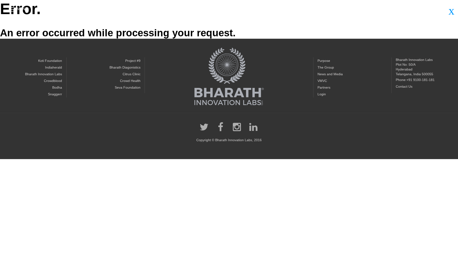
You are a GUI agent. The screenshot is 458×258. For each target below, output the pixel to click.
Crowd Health (130, 81)
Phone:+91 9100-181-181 (415, 80)
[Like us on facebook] (215, 10)
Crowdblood (53, 81)
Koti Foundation (50, 61)
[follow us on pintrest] (236, 127)
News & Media (419, 8)
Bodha (57, 87)
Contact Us (404, 86)
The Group (325, 67)
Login (321, 94)
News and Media (330, 74)
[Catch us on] (224, 10)
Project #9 (133, 61)
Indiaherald (53, 67)
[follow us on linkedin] (253, 127)
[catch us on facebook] (220, 127)
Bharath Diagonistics (125, 67)
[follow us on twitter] (204, 127)
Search (440, 8)
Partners (398, 8)
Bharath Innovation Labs (43, 74)
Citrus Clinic (132, 74)
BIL (229, 76)
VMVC (322, 81)
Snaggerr (55, 94)
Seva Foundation (128, 87)
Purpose (323, 61)
